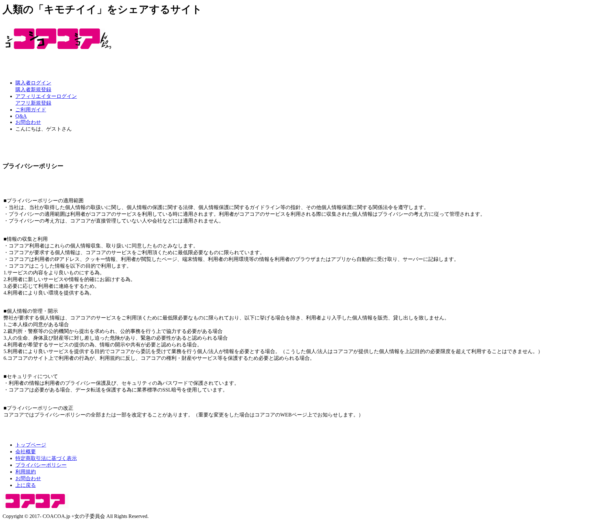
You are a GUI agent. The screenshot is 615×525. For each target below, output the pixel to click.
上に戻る (25, 485)
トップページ (30, 445)
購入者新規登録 (33, 89)
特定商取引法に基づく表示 (46, 458)
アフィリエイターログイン (46, 96)
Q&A (21, 116)
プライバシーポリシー (41, 465)
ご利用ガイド (30, 109)
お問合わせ (28, 122)
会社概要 (25, 451)
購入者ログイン (33, 82)
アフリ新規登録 (33, 103)
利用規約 (25, 471)
